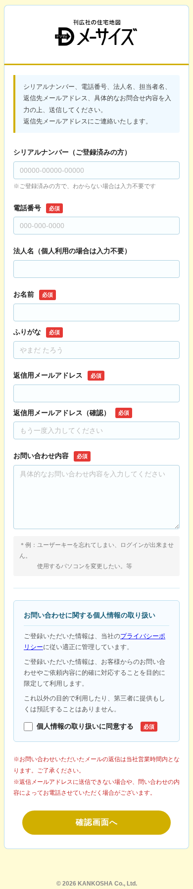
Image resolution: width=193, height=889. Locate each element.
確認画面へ (97, 822)
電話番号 (36, 208)
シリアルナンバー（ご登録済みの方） (72, 152)
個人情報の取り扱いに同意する (95, 726)
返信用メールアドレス (57, 375)
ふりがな (36, 332)
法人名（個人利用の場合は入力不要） (72, 251)
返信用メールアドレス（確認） (71, 413)
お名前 (33, 294)
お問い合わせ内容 (50, 456)
